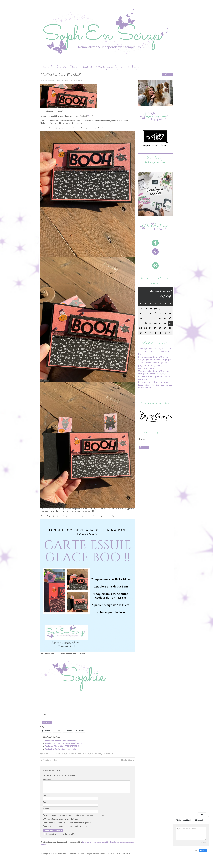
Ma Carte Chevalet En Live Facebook (60, 740)
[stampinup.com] (155, 214)
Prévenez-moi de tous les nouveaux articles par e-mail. (66, 826)
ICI (89, 116)
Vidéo (80, 80)
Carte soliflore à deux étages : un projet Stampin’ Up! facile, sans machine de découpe (152, 365)
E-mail (45, 715)
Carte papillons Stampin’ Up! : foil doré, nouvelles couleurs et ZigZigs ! (154, 358)
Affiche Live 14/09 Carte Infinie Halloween (63, 743)
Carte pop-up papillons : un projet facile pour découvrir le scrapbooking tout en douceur (155, 385)
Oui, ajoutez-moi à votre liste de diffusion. (61, 819)
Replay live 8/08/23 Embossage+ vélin (61, 749)
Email (45, 802)
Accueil (46, 67)
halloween (83, 754)
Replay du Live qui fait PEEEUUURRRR (62, 746)
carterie (46, 754)
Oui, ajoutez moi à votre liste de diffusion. (62, 834)
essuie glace (58, 754)
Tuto (73, 67)
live (92, 754)
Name (45, 796)
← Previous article (49, 760)
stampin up (107, 754)
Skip (195, 850)
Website (46, 809)
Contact (87, 67)
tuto (75, 80)
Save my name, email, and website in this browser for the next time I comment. (76, 815)
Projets (61, 67)
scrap (98, 754)
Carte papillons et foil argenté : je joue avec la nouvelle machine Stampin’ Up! (155, 352)
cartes (69, 80)
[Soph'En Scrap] (106, 32)
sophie (61, 80)
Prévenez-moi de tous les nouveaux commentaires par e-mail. (69, 823)
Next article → (128, 760)
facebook (71, 754)
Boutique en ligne (109, 67)
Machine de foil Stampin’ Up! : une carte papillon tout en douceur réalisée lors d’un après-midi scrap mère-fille (154, 375)
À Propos (133, 67)
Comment (47, 779)
